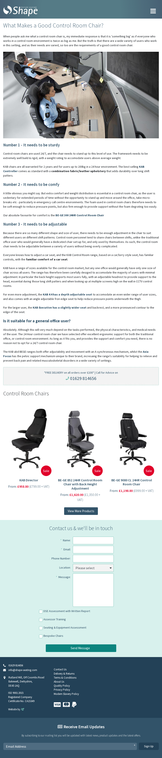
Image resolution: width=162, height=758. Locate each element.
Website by (16, 709)
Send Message (80, 648)
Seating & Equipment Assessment (64, 627)
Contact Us (60, 669)
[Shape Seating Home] (20, 11)
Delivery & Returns (64, 673)
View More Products (81, 511)
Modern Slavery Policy (66, 694)
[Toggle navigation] (153, 11)
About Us (59, 681)
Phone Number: (61, 558)
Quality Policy (62, 685)
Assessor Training (54, 619)
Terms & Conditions (65, 677)
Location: (65, 567)
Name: (67, 540)
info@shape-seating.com (22, 670)
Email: (67, 549)
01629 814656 (83, 378)
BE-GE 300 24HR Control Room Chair (79, 215)
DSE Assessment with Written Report (66, 611)
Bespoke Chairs (53, 636)
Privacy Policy (62, 689)
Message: (64, 577)
